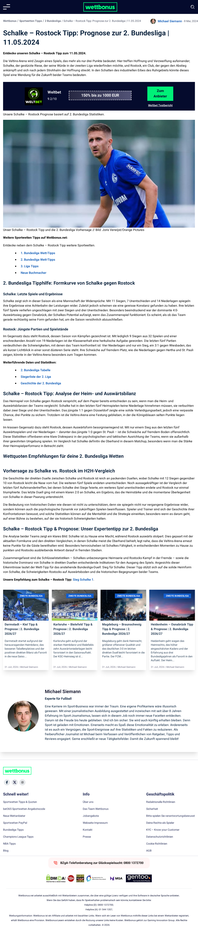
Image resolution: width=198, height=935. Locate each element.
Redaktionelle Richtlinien (160, 802)
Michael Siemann (170, 21)
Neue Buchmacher (33, 273)
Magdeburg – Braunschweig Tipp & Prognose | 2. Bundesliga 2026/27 (121, 629)
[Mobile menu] (6, 6)
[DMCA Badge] (56, 878)
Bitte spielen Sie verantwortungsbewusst (170, 816)
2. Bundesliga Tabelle (35, 370)
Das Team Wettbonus (95, 809)
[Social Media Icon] (7, 782)
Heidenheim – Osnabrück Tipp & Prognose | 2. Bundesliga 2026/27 (172, 629)
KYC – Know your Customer (162, 830)
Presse (87, 837)
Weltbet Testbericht (160, 105)
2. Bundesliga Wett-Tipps (38, 259)
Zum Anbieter (160, 93)
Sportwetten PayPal (15, 823)
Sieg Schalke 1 (83, 579)
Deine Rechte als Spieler (160, 823)
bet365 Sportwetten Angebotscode (24, 809)
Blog (6, 851)
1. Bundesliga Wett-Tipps (38, 253)
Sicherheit (152, 809)
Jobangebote (91, 816)
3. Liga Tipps (29, 266)
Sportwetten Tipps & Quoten (20, 802)
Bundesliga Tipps (13, 830)
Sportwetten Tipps (30, 21)
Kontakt (87, 830)
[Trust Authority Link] (96, 878)
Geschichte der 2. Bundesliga (41, 383)
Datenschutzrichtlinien (159, 837)
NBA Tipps (9, 844)
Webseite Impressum (95, 823)
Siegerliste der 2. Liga (36, 376)
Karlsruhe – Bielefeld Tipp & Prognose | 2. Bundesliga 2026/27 (73, 629)
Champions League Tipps (18, 837)
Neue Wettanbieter (14, 816)
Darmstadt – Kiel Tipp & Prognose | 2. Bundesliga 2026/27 (22, 629)
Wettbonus (9, 21)
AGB (149, 851)
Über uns (88, 802)
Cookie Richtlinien (156, 844)
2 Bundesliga (53, 21)
